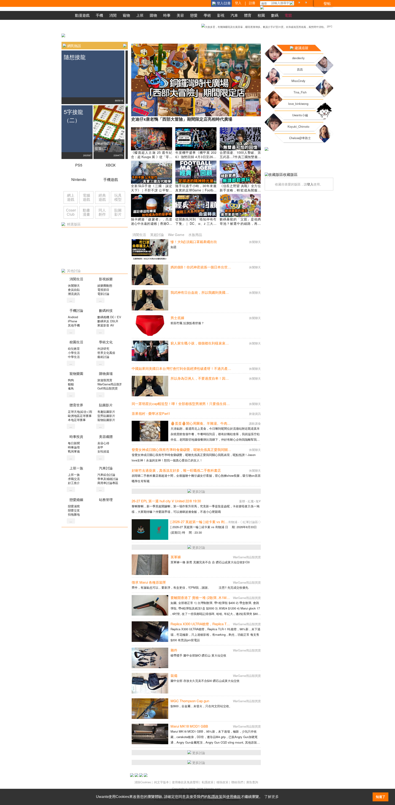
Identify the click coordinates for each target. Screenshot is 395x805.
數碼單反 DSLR (107, 321)
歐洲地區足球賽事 (80, 415)
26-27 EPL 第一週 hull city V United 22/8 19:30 (166, 500)
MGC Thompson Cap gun (190, 700)
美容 (180, 15)
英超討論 (157, 234)
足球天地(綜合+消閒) (81, 411)
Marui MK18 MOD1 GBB (189, 726)
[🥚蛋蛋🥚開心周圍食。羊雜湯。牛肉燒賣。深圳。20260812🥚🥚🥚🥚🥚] (150, 431)
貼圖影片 (118, 212)
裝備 (174, 675)
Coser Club (71, 212)
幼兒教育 (74, 348)
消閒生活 (139, 234)
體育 (247, 15)
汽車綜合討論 (106, 474)
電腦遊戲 (86, 197)
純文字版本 (161, 782)
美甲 (100, 447)
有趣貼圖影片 (106, 411)
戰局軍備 (74, 451)
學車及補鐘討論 (107, 479)
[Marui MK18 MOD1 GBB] (150, 734)
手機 (99, 15)
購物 (153, 15)
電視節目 (103, 289)
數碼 (274, 15)
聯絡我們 (237, 782)
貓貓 (71, 384)
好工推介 (74, 483)
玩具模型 (118, 197)
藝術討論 (103, 357)
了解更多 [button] (271, 797)
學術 (207, 15)
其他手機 (74, 325)
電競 (288, 15)
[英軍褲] (150, 564)
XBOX (111, 165)
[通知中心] (299, 3)
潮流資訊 (74, 293)
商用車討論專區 (107, 483)
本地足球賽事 (77, 420)
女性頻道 (103, 451)
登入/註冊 (224, 3)
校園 (261, 15)
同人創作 (102, 212)
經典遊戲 (102, 197)
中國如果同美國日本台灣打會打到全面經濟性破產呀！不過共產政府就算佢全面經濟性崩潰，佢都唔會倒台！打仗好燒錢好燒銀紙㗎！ (233, 368)
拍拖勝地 (74, 514)
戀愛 (194, 15)
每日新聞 (74, 443)
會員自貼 (74, 289)
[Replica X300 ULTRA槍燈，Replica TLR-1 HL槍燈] (150, 631)
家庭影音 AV (105, 325)
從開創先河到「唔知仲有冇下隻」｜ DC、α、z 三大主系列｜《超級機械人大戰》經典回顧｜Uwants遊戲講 (195, 225)
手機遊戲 (110, 179)
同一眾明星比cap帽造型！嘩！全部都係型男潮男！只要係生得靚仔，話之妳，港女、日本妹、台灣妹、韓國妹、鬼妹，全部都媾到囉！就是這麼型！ (244, 403)
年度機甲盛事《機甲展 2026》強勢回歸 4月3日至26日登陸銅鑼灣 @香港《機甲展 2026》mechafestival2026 (195, 159)
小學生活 (74, 352)
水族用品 (195, 234)
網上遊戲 (70, 197)
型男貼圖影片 (106, 415)
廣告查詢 (252, 782)
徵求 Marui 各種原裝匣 (149, 582)
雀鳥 (71, 388)
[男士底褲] (150, 325)
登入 (310, 184)
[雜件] (150, 658)
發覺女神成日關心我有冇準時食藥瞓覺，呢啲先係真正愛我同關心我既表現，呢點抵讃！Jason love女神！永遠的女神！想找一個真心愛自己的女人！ (244, 449)
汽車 (234, 15)
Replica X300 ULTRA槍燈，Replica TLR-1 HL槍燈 (208, 623)
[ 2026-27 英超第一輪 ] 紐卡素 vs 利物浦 (201, 521)
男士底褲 (177, 317)
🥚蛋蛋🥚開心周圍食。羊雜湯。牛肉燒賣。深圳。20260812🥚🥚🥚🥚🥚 (227, 423)
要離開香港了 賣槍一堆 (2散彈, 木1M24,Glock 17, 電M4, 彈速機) (219, 597)
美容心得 (103, 443)
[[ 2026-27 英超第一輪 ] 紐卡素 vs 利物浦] (150, 529)
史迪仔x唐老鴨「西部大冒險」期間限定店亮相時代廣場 (181, 119)
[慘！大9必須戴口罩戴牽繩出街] (150, 249)
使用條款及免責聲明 (185, 782)
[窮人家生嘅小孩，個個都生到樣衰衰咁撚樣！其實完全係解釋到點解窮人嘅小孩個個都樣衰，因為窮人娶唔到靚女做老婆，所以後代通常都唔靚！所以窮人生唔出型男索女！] (150, 351)
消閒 (113, 15)
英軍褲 (176, 556)
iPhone (72, 321)
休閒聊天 (74, 285)
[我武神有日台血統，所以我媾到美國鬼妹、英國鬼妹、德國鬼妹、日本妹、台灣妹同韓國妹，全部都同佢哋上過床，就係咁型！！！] (150, 300)
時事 (167, 15)
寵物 (126, 15)
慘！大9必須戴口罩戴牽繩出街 (194, 241)
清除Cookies (142, 782)
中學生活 (74, 357)
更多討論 (198, 491)
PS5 (78, 165)
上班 (140, 15)
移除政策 (222, 782)
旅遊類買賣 (104, 380)
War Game (176, 234)
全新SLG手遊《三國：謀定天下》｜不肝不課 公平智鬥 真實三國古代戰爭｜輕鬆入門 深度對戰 (151, 192)
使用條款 (233, 797)
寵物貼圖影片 (106, 420)
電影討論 (103, 293)
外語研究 (103, 348)
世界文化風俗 (106, 352)
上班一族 (74, 474)
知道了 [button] (380, 797)
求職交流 (74, 479)
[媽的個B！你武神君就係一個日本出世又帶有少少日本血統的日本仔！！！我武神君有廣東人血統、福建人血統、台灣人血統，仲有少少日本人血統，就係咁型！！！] (150, 275)
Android (73, 317)
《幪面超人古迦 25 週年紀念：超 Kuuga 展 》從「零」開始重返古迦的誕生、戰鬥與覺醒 (151, 159)
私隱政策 (208, 782)
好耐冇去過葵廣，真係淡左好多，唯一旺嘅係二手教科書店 (176, 470)
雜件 (174, 650)
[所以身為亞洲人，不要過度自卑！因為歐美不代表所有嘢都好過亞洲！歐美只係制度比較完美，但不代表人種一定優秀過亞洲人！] (150, 386)
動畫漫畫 (86, 212)
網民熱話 (74, 45)
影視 (220, 15)
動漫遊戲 (82, 15)
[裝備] (150, 683)
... (70, 300)
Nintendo (78, 179)
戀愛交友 (74, 510)
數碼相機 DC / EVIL (110, 317)
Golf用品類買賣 (107, 388)
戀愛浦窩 (74, 506)
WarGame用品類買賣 (111, 384)
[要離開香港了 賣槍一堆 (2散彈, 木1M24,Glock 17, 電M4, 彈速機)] (150, 605)
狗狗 (71, 380)
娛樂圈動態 (104, 285)
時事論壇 (74, 447)
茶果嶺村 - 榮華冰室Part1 (151, 413)
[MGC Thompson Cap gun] (150, 708)
